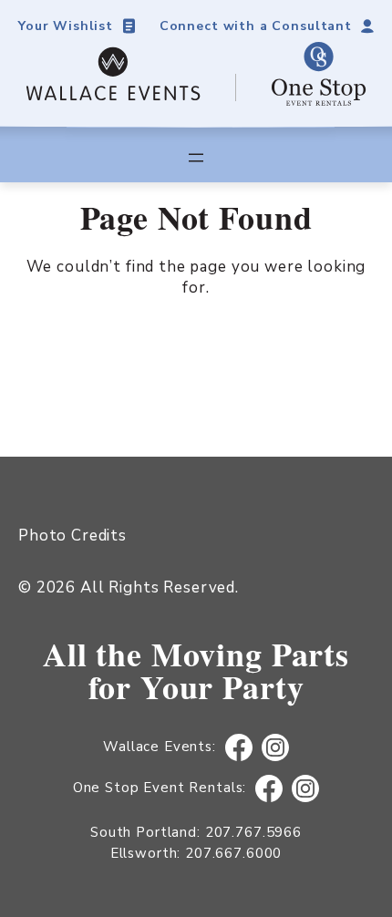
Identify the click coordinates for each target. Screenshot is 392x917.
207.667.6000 (233, 853)
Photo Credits (72, 535)
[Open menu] (196, 157)
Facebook (239, 748)
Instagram (275, 748)
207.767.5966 (253, 832)
